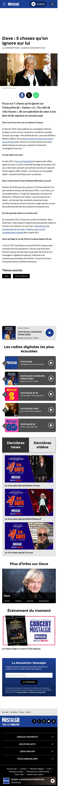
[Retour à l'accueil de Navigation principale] (13, 4)
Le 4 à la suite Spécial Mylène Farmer (22, 485)
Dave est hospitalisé (24, 161)
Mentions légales (37, 769)
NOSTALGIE (26, 361)
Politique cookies (16, 771)
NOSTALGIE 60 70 (29, 393)
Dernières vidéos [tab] (42, 445)
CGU (49, 769)
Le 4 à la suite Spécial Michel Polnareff (23, 519)
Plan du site (12, 769)
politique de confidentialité (37, 692)
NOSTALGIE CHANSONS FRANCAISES (30, 333)
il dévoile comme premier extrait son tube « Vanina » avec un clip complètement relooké (25, 229)
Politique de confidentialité (38, 771)
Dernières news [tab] (16, 445)
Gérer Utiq (19, 774)
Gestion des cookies (35, 774)
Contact (23, 769)
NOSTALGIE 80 (28, 424)
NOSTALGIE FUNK (30, 408)
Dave (7, 595)
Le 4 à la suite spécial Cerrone (19, 552)
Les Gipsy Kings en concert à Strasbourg (21, 648)
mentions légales (22, 692)
